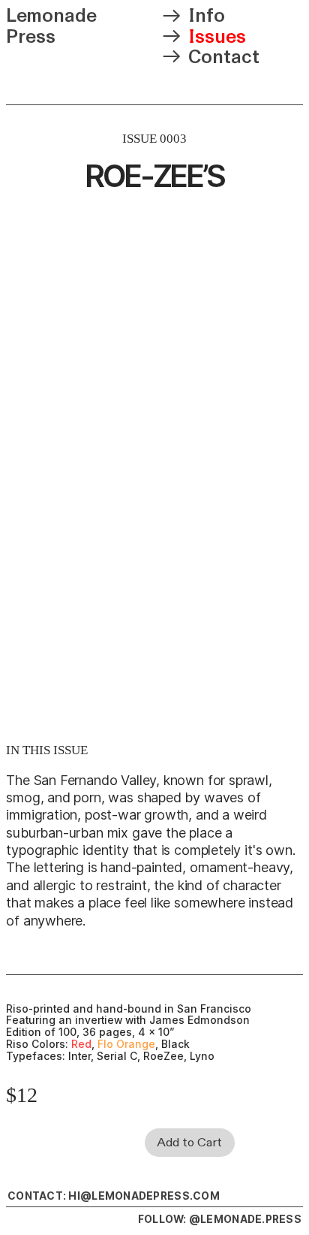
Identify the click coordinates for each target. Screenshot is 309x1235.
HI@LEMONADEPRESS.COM (144, 1196)
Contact (224, 57)
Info (206, 16)
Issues (217, 37)
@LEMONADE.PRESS (245, 1219)
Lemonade (51, 16)
